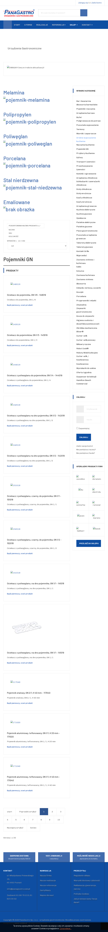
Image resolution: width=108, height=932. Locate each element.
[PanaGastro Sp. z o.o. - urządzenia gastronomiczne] (19, 13)
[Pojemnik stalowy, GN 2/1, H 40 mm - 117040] (15, 682)
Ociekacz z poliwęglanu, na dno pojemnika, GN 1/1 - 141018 (35, 583)
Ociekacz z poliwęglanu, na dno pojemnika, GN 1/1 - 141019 (35, 652)
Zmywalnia (81, 305)
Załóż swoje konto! (84, 446)
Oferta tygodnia (84, 372)
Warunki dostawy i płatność (87, 880)
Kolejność (13, 236)
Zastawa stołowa (84, 279)
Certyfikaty (45, 890)
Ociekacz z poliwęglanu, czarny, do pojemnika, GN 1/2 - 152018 (34, 541)
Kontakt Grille (82, 251)
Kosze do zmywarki (85, 316)
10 (59, 820)
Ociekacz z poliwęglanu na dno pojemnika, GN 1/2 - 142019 (36, 455)
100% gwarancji (54, 857)
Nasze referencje (48, 885)
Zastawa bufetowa (85, 275)
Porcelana (81, 296)
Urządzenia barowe (85, 113)
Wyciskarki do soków (86, 368)
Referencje (58, 25)
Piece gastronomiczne (86, 231)
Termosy (80, 129)
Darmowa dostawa (19, 857)
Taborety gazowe (84, 247)
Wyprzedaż (81, 255)
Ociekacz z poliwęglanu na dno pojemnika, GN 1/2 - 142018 (36, 415)
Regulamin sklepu (82, 875)
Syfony (79, 157)
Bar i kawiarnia (83, 101)
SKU (10, 233)
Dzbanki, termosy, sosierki (88, 288)
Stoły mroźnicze (83, 193)
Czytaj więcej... (65, 928)
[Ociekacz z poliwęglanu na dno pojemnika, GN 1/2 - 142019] (15, 445)
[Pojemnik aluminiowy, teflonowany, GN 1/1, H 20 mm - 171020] (15, 722)
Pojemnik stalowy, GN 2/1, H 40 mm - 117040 (28, 692)
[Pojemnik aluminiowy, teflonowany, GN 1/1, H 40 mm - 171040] (15, 766)
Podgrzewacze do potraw (88, 121)
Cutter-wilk (81, 336)
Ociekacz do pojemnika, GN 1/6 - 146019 (26, 294)
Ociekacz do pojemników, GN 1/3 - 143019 (27, 335)
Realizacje (42, 25)
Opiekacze (81, 218)
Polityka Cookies (81, 894)
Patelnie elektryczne (85, 222)
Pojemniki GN (82, 149)
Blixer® (80, 331)
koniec (33, 828)
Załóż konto (96, 3)
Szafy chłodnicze (84, 197)
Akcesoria (81, 283)
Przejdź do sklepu (89, 543)
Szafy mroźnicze (84, 202)
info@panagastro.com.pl (18, 889)
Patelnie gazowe (84, 226)
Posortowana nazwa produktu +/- (25, 226)
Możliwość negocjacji (88, 857)
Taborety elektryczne (86, 243)
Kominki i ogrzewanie (86, 174)
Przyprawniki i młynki (86, 300)
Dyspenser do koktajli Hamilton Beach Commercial (86, 380)
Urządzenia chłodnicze (86, 178)
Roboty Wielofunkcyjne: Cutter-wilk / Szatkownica (87, 356)
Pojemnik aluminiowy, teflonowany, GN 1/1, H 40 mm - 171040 (33, 778)
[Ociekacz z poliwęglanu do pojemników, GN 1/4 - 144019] (15, 364)
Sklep (73, 25)
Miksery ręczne (83, 344)
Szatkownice (82, 364)
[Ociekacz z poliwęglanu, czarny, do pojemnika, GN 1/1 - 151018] (15, 485)
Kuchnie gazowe (84, 214)
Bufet (79, 117)
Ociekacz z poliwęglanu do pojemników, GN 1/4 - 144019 (34, 375)
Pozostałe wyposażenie (87, 125)
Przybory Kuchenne (85, 153)
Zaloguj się (83, 3)
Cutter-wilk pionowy (85, 340)
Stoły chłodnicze (84, 189)
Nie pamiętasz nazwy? (86, 450)
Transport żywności (85, 162)
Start (17, 25)
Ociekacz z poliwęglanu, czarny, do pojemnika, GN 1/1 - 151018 (34, 498)
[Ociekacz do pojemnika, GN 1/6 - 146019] (15, 284)
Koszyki (79, 292)
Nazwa (12, 230)
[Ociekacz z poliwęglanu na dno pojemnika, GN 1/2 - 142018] (15, 405)
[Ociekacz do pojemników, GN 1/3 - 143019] (15, 324)
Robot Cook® (82, 348)
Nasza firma (46, 875)
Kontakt (86, 25)
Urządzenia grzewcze (86, 206)
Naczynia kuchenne (85, 145)
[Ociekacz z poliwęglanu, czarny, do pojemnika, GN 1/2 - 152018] (15, 529)
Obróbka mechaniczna (86, 328)
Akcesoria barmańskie (86, 104)
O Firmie (28, 25)
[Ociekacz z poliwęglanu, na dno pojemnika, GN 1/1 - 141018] (15, 573)
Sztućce (80, 271)
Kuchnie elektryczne (85, 209)
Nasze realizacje (48, 880)
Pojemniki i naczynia (85, 109)
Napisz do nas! (47, 895)
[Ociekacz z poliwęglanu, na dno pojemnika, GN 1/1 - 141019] (26, 627)
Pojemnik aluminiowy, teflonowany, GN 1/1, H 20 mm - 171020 (33, 735)
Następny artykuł (15, 828)
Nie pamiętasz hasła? (85, 453)
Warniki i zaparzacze (86, 133)
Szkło (78, 267)
